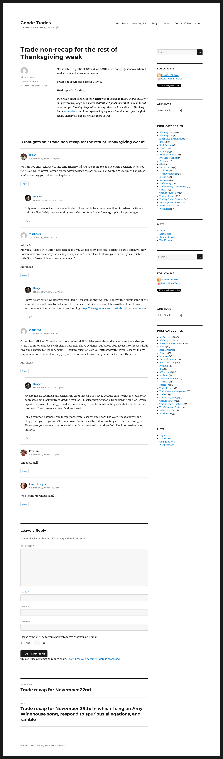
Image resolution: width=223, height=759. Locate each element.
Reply (24, 183)
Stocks (162, 177)
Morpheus (35, 233)
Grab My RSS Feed (170, 75)
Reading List (139, 23)
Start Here (122, 23)
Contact (166, 23)
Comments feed (167, 237)
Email (25, 606)
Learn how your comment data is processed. (94, 658)
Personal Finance (167, 154)
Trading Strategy (167, 196)
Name (24, 592)
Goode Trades (35, 22)
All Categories (27, 85)
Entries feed (165, 234)
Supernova (164, 180)
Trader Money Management (172, 186)
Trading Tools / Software (171, 199)
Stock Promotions (168, 174)
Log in (162, 230)
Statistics (163, 170)
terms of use (70, 111)
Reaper (37, 196)
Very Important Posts (169, 202)
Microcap (164, 151)
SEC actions (165, 167)
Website (25, 621)
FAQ (154, 23)
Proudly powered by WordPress (52, 745)
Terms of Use (183, 23)
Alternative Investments (171, 139)
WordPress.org (166, 240)
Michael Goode (27, 77)
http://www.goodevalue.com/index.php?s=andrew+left (114, 308)
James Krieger (37, 484)
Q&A (161, 164)
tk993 (32, 155)
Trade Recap (41, 85)
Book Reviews (166, 145)
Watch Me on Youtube (171, 78)
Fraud (162, 148)
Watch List (164, 209)
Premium (163, 161)
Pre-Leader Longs (168, 158)
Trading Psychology (169, 193)
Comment (27, 546)
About (199, 23)
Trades (162, 189)
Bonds (162, 142)
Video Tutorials (166, 205)
